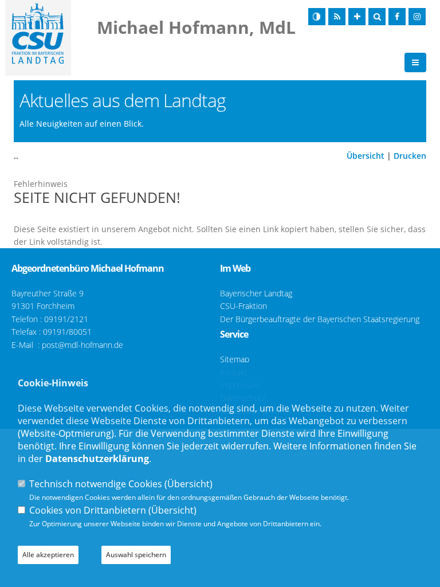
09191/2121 (66, 319)
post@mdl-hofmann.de (82, 344)
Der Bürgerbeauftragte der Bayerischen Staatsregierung (319, 319)
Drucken (410, 155)
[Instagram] (417, 16)
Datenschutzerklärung (97, 458)
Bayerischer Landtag (256, 293)
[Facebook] (397, 16)
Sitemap (234, 359)
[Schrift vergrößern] (357, 16)
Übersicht (365, 155)
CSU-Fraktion (243, 305)
